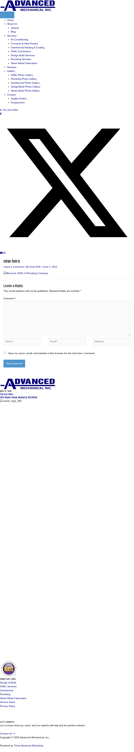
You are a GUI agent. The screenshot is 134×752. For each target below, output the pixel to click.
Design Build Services (23, 55)
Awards (15, 28)
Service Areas (7, 702)
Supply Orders (19, 98)
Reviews (11, 67)
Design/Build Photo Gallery (25, 86)
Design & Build (8, 682)
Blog (13, 31)
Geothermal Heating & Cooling (27, 47)
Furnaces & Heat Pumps (24, 43)
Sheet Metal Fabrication (24, 63)
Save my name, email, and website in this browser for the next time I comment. (51, 353)
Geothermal (6, 690)
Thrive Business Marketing (28, 745)
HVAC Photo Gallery (22, 75)
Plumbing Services (21, 59)
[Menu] (7, 14)
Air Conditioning (19, 39)
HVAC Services (8, 686)
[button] (1, 114)
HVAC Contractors (21, 51)
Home (10, 20)
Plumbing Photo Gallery (24, 79)
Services (12, 35)
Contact (11, 94)
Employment (18, 102)
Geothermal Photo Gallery (25, 83)
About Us (12, 24)
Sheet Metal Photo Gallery (25, 90)
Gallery (11, 71)
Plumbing (5, 694)
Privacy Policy (7, 706)
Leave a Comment (13, 267)
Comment (9, 298)
